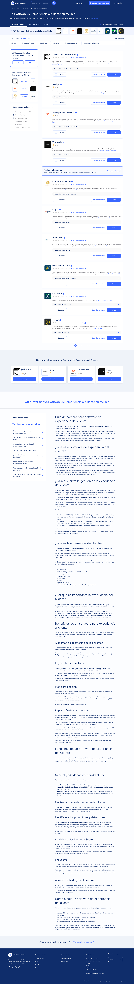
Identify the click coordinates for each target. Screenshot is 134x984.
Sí (18, 62)
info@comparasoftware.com (96, 973)
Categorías (78, 3)
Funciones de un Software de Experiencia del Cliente (27, 469)
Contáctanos (90, 955)
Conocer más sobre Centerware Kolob (75, 190)
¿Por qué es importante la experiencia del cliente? (26, 456)
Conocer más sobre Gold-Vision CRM (109, 274)
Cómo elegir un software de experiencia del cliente (27, 476)
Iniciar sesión (118, 3)
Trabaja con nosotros (41, 968)
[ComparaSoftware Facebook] (16, 967)
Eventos (37, 965)
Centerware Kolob (61, 181)
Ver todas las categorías (82, 942)
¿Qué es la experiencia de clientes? (25, 450)
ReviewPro (57, 237)
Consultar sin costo (98, 74)
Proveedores (65, 955)
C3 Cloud (57, 293)
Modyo (55, 84)
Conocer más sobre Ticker (99, 328)
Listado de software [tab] (18, 24)
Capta (55, 209)
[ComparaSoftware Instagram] (19, 967)
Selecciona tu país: (114, 954)
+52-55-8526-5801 (91, 969)
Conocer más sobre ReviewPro (103, 246)
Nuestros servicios (66, 958)
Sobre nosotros (39, 958)
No (30, 62)
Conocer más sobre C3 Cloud (104, 300)
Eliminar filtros (25, 38)
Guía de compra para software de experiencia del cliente (24, 432)
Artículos (47, 24)
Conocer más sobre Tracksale (107, 150)
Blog (36, 961)
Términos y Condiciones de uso (117, 981)
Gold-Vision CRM (61, 265)
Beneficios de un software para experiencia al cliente (23, 463)
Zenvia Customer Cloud (64, 54)
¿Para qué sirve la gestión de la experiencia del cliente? (23, 445)
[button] (86, 69)
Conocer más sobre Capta (105, 218)
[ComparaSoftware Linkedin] (9, 967)
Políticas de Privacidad (89, 981)
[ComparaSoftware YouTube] (12, 967)
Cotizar (114, 74)
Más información (34, 24)
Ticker (55, 319)
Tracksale (57, 142)
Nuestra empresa (40, 955)
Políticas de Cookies (101, 981)
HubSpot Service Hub (63, 112)
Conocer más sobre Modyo (97, 93)
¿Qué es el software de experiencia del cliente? (26, 439)
